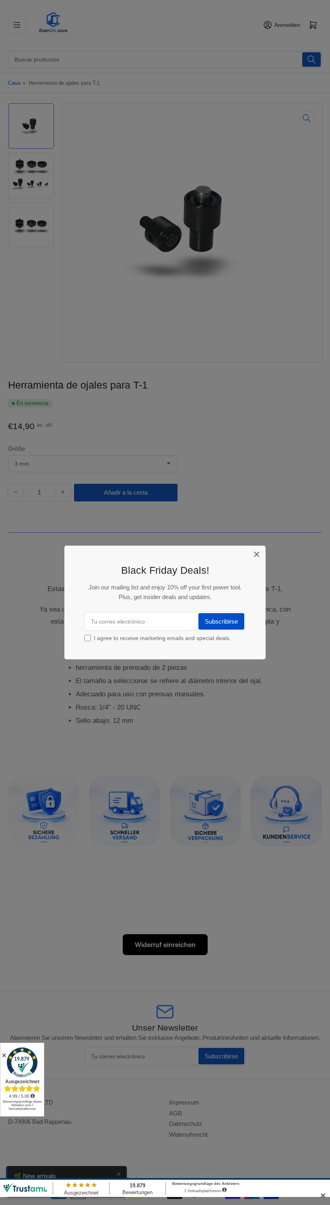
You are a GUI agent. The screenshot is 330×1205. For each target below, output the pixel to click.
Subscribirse (221, 621)
